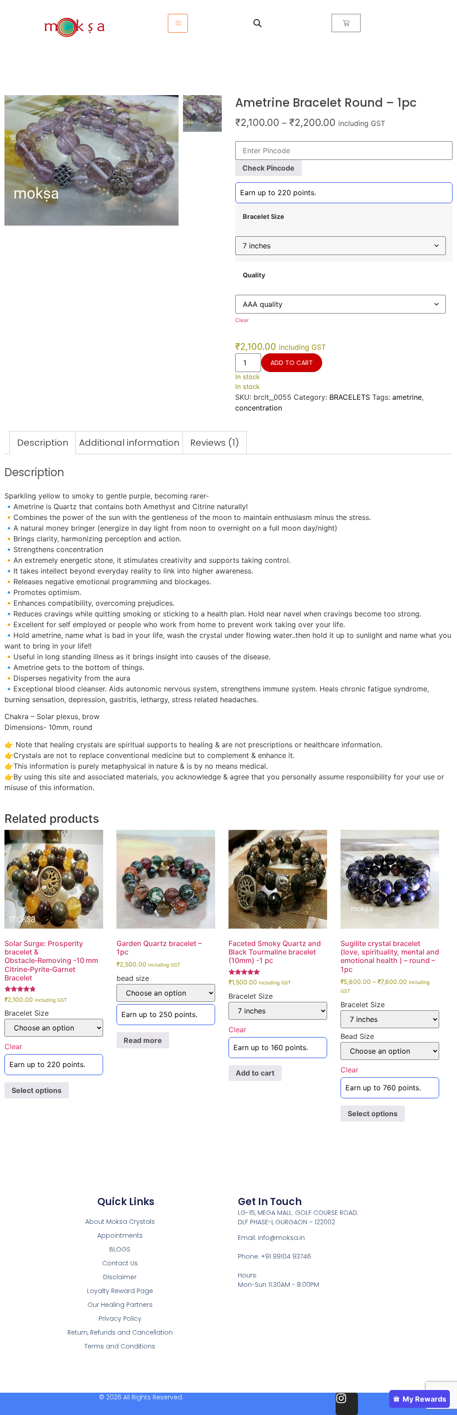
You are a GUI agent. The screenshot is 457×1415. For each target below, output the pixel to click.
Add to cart (291, 362)
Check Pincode (268, 167)
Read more (143, 1040)
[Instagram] (347, 1404)
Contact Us (120, 1263)
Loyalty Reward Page (120, 1290)
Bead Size (357, 1036)
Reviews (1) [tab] (214, 442)
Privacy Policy (120, 1318)
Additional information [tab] (129, 442)
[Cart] (346, 23)
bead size (132, 978)
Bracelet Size (263, 217)
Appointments (120, 1235)
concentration (258, 407)
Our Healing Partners (120, 1304)
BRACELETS (349, 397)
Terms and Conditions (119, 1346)
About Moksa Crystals (120, 1221)
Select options (37, 1090)
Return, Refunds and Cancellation (120, 1332)
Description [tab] (42, 442)
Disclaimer (120, 1277)
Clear (242, 320)
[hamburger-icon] (178, 23)
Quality (254, 275)
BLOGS (119, 1249)
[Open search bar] (257, 23)
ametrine (407, 397)
